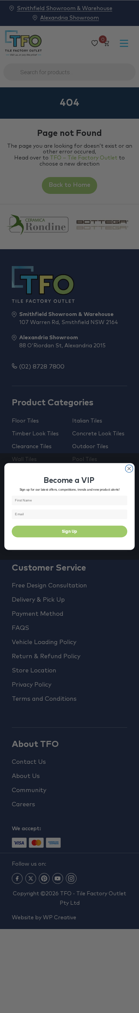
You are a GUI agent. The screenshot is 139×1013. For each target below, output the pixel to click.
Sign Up (69, 531)
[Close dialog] (129, 468)
